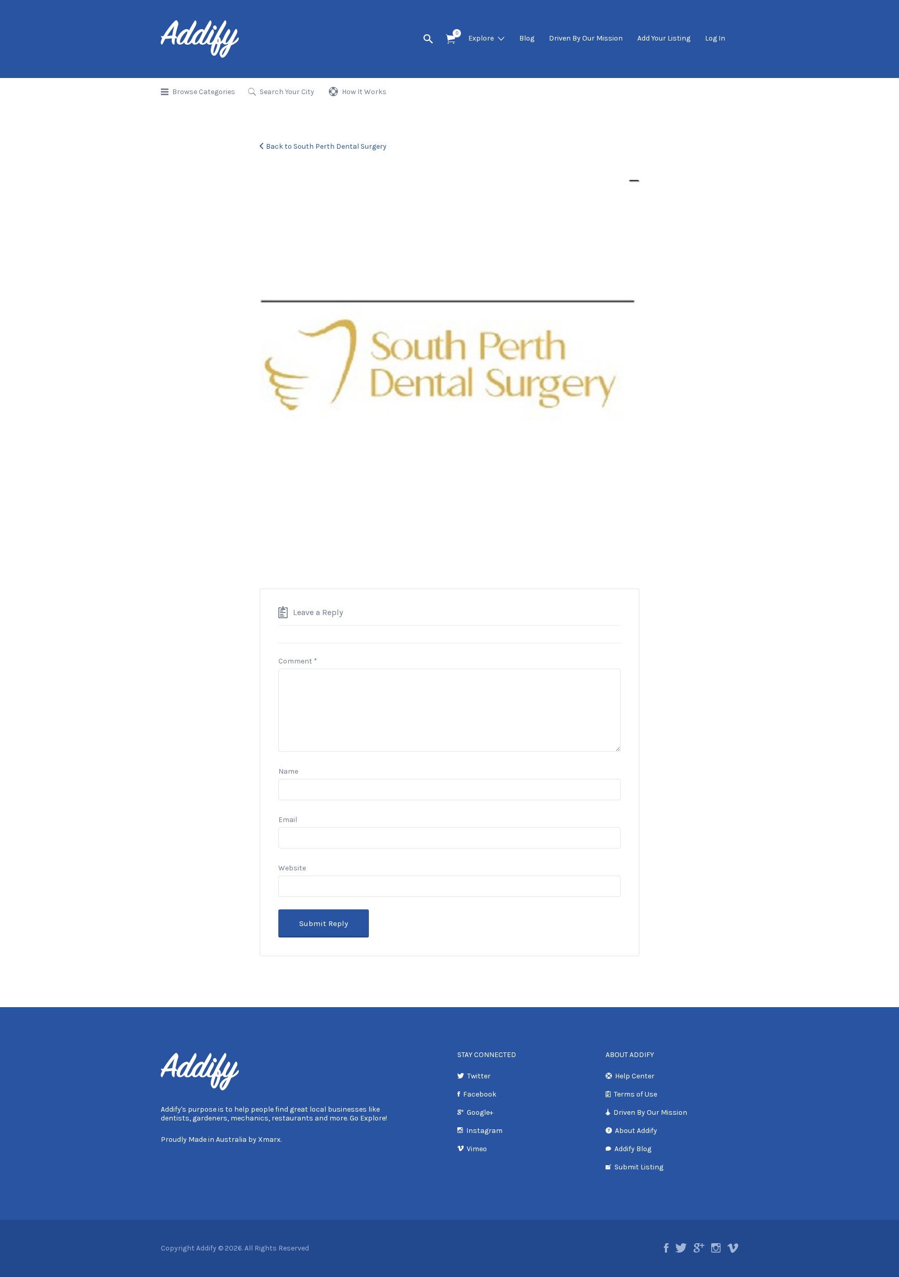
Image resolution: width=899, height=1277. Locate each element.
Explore (481, 38)
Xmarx (269, 1139)
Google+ (480, 1112)
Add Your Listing (663, 38)
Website (292, 868)
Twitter (479, 1076)
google (698, 1248)
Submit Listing (638, 1167)
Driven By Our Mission (586, 38)
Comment (297, 661)
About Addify (636, 1130)
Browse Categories (203, 91)
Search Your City (287, 91)
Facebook (479, 1094)
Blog (526, 38)
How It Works (364, 91)
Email (287, 819)
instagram (716, 1248)
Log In (715, 38)
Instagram (484, 1130)
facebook (666, 1248)
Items (450, 39)
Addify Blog (632, 1148)
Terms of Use (635, 1094)
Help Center (634, 1076)
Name (288, 771)
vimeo (732, 1248)
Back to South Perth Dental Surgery (326, 146)
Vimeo (477, 1148)
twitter (681, 1248)
